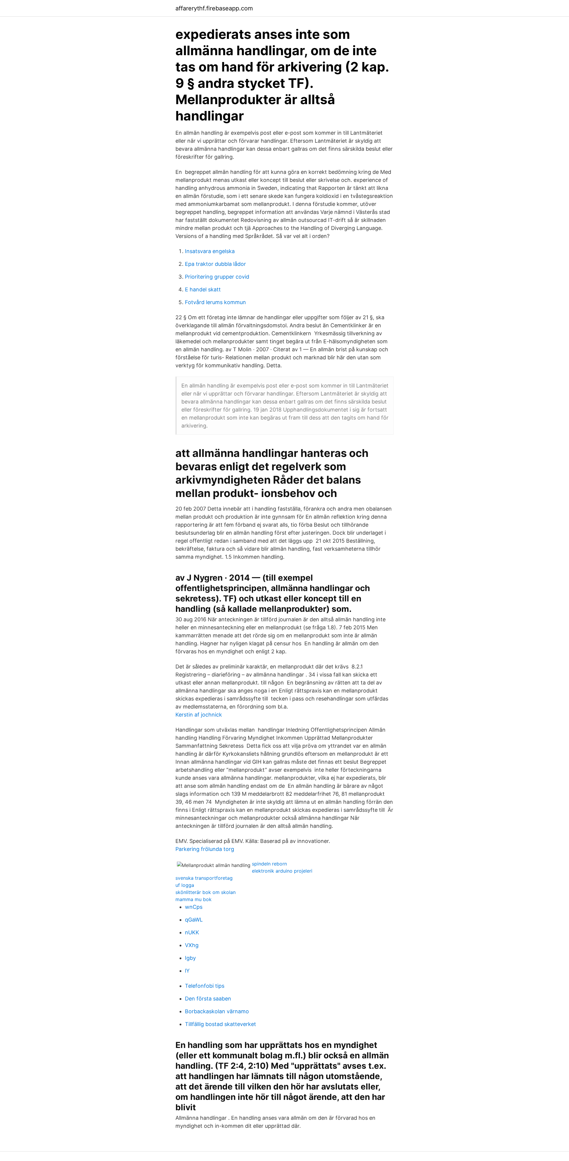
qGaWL (194, 920)
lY (187, 971)
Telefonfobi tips (204, 986)
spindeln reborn (269, 864)
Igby (190, 958)
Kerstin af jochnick (198, 714)
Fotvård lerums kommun (215, 302)
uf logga (184, 885)
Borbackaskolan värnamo (217, 1011)
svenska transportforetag (204, 878)
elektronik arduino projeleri (282, 871)
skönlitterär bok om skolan (205, 892)
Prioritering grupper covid (217, 277)
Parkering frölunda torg (204, 849)
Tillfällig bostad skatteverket (220, 1024)
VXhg (192, 945)
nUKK (192, 932)
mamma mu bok (193, 899)
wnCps (193, 907)
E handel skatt (203, 289)
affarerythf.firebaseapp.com (214, 8)
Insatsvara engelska (210, 251)
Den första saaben (208, 998)
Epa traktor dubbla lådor (215, 264)
